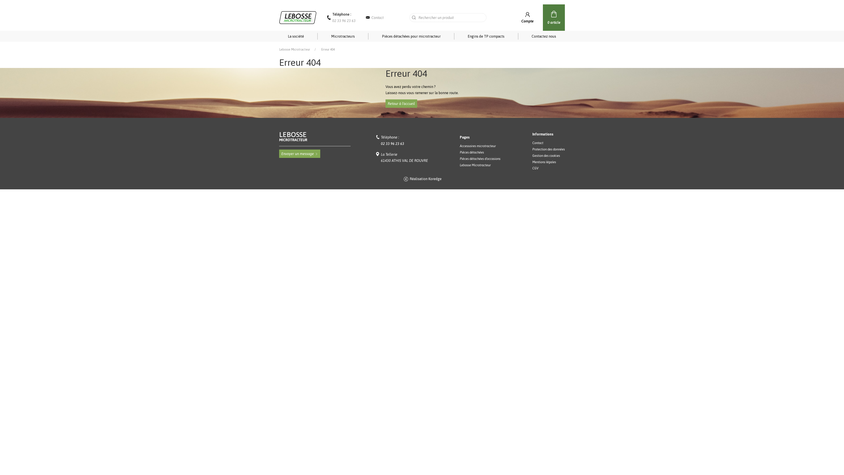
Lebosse (293, 136)
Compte (527, 21)
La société (296, 36)
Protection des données (548, 149)
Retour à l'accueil (401, 104)
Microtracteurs (343, 36)
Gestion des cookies (546, 155)
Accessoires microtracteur (478, 146)
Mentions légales (544, 162)
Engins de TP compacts (486, 36)
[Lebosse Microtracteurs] (297, 17)
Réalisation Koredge (426, 179)
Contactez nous (544, 36)
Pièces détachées (472, 152)
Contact (377, 18)
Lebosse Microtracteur (294, 49)
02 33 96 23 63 (344, 21)
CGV (535, 168)
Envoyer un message (297, 154)
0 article (554, 22)
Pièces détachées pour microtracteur (411, 36)
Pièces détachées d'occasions (480, 159)
